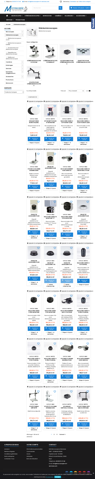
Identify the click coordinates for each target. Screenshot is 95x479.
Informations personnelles (34, 449)
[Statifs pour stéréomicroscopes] (34, 73)
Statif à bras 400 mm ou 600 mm (83, 407)
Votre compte (32, 445)
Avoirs (28, 454)
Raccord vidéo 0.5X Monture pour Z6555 (50, 312)
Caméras (58, 16)
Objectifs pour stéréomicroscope (11, 53)
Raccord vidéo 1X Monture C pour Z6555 (83, 170)
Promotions (20, 20)
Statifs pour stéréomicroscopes (12, 58)
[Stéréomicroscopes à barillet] (50, 51)
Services (9, 20)
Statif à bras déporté (34, 407)
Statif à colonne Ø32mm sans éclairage (34, 170)
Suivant (62, 434)
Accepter (57, 477)
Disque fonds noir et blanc (34, 121)
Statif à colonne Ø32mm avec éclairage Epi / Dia (50, 407)
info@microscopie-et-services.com (38, 1)
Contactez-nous (9, 459)
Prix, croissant (76, 91)
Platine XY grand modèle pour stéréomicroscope (67, 360)
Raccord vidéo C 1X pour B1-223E (67, 121)
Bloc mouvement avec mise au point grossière (67, 170)
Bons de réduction (32, 459)
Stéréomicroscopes (32, 16)
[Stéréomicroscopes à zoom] (34, 51)
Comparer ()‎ (32, 97)
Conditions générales (10, 454)
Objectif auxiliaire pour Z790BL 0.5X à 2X (50, 168)
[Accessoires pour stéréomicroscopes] (67, 51)
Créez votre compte (84, 1)
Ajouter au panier (33, 139)
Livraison (7, 449)
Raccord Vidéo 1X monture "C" (50, 217)
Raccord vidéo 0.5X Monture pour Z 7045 (66, 218)
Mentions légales (9, 451)
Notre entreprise (9, 456)
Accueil (7, 28)
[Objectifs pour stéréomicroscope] (83, 51)
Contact (52, 445)
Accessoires (9, 76)
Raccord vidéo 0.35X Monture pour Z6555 (34, 312)
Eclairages (69, 16)
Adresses (29, 456)
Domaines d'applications (10, 72)
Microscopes (16, 16)
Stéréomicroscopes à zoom (13, 39)
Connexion (73, 1)
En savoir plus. (49, 477)
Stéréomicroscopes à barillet (13, 43)
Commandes (31, 451)
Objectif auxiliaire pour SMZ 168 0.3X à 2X (34, 262)
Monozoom (47, 16)
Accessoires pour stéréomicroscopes (12, 48)
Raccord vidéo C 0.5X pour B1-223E (83, 121)
